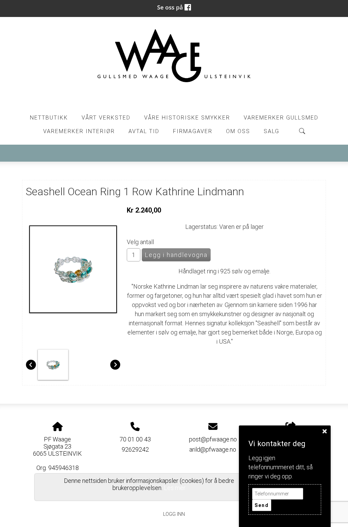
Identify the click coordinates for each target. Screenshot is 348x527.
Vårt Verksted (106, 117)
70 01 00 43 (135, 439)
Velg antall (140, 242)
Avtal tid (143, 131)
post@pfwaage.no (213, 439)
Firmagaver (192, 131)
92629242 (135, 449)
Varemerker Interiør (79, 131)
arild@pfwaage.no (212, 449)
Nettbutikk (49, 117)
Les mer (175, 487)
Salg (271, 131)
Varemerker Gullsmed (281, 117)
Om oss (238, 131)
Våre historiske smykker (187, 117)
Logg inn (174, 514)
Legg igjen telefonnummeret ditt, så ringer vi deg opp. (280, 467)
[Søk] (302, 131)
